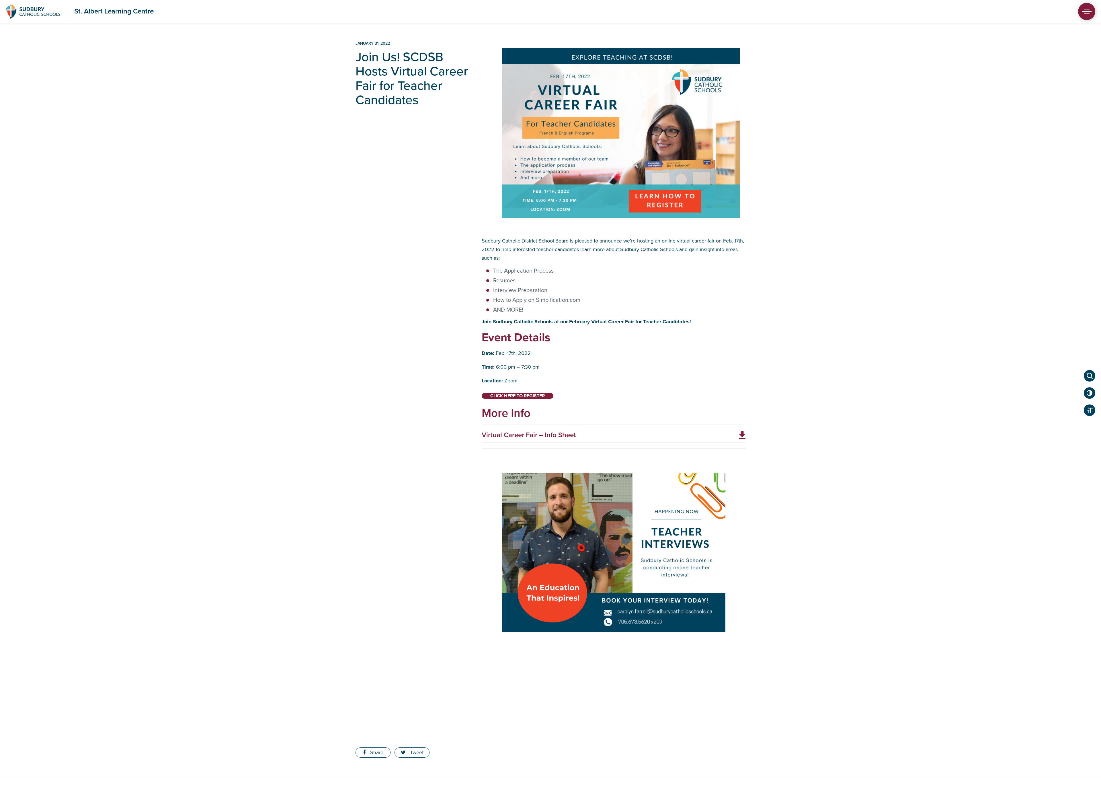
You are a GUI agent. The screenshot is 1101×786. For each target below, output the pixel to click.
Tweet (416, 752)
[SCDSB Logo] (33, 11)
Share (376, 752)
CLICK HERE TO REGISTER (517, 396)
